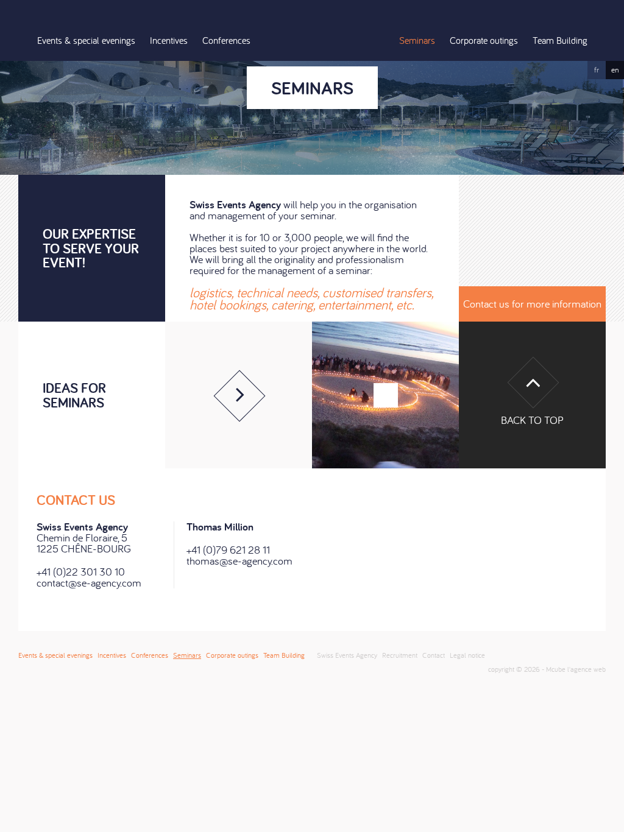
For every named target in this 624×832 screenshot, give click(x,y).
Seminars (417, 40)
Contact (433, 655)
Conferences (226, 40)
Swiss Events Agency (312, 30)
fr (596, 70)
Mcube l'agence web (576, 669)
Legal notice (467, 655)
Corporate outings (484, 40)
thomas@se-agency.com (239, 561)
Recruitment (399, 655)
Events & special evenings (86, 40)
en (615, 70)
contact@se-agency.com (89, 583)
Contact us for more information (532, 304)
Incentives (169, 40)
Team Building (560, 40)
